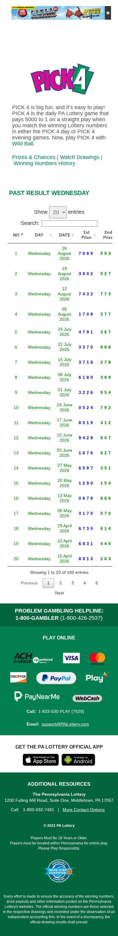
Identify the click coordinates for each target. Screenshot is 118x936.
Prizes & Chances (33, 157)
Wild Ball (22, 144)
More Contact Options (84, 809)
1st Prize (86, 235)
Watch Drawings (79, 157)
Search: (30, 223)
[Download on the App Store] (41, 764)
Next (59, 592)
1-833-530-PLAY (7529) (61, 711)
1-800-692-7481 (38, 809)
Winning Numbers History (44, 163)
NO (16, 234)
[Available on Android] (78, 764)
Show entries (59, 212)
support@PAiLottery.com (65, 724)
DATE (64, 234)
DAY (39, 234)
